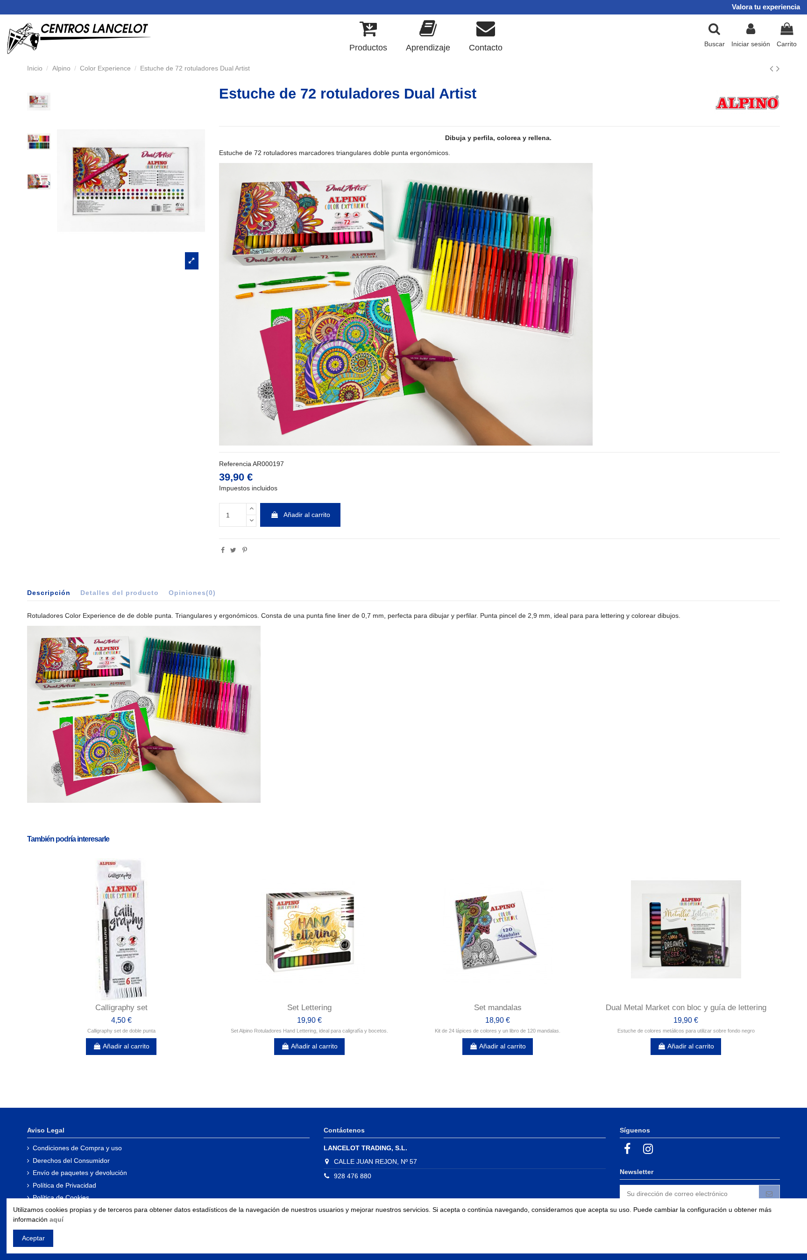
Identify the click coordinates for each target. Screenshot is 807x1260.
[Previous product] (773, 68)
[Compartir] (223, 550)
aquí (57, 1219)
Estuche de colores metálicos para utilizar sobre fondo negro (686, 1030)
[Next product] (778, 68)
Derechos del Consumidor (71, 1160)
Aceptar (33, 1238)
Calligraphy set (121, 1007)
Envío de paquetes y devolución (80, 1172)
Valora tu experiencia (766, 7)
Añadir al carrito (306, 514)
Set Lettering (309, 1007)
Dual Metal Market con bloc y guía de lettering (686, 1007)
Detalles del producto (119, 592)
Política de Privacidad (64, 1185)
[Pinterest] (244, 550)
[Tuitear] (233, 550)
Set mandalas (498, 1007)
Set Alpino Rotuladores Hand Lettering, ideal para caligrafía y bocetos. (309, 1030)
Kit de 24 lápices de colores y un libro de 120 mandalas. (497, 1030)
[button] (428, 35)
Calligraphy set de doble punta (121, 1030)
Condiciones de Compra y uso (77, 1148)
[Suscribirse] (769, 1194)
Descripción (49, 592)
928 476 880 (352, 1176)
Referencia (235, 463)
